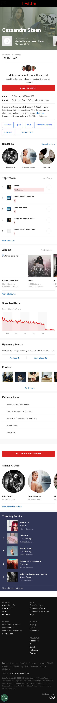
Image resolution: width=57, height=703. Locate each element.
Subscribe (34, 630)
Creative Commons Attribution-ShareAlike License (22, 686)
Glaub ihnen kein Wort (24, 218)
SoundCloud (12, 425)
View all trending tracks (12, 588)
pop (19, 124)
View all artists (48, 144)
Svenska (34, 666)
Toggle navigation (3, 3)
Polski (5, 666)
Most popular (46, 250)
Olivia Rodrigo (26, 538)
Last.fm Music (47, 680)
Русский (24, 666)
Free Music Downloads (12, 630)
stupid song (26, 548)
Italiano (41, 663)
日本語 (50, 663)
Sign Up (33, 624)
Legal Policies (20, 680)
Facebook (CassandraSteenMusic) (22, 418)
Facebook (34, 640)
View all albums (9, 294)
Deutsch (14, 663)
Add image (29, 388)
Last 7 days (47, 178)
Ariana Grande (26, 577)
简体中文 (6, 669)
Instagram (11, 432)
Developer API (8, 627)
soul (29, 124)
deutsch (8, 132)
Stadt (16, 185)
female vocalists (44, 124)
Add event (14, 358)
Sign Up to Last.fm (28, 88)
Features (6, 614)
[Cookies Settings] (4, 698)
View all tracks (8, 240)
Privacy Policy (8, 680)
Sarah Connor (28, 167)
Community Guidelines (39, 611)
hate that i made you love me (33, 574)
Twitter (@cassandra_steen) (19, 411)
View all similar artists (12, 506)
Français (32, 663)
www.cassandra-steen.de (18, 404)
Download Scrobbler (11, 624)
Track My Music (36, 605)
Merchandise (7, 633)
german (7, 124)
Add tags (18, 132)
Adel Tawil (10, 167)
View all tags (27, 132)
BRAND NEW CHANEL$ (30, 561)
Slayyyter (24, 564)
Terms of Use (43, 678)
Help (32, 614)
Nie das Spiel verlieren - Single (29, 41)
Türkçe (43, 666)
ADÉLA (23, 525)
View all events (40, 358)
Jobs (4, 611)
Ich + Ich (46, 167)
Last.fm (29, 3)
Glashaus (40, 113)
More (53, 187)
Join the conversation (30, 454)
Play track (49, 187)
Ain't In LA (24, 522)
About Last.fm (8, 605)
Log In (32, 627)
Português (14, 666)
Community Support (39, 608)
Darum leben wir (10, 280)
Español (23, 663)
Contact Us (7, 608)
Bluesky (33, 647)
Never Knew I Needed (24, 196)
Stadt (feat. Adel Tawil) (25, 229)
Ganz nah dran (20, 207)
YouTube (33, 653)
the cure (24, 535)
